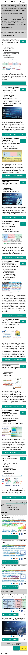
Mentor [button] (5, 537)
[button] (2, 1)
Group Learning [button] (13, 537)
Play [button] (23, 41)
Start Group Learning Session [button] (14, 83)
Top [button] (15, 648)
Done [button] (22, 648)
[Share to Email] (14, 533)
